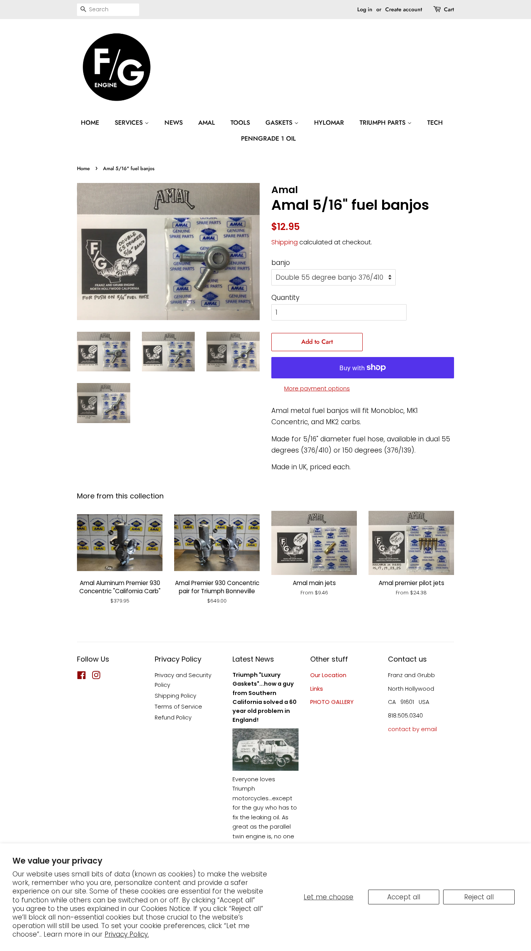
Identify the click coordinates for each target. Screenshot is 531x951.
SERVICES (130, 122)
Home (83, 168)
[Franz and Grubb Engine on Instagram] (96, 677)
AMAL (206, 122)
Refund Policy (173, 717)
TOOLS (240, 122)
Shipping (284, 242)
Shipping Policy (175, 696)
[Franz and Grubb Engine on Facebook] (81, 677)
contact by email (412, 729)
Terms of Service (178, 707)
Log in (364, 9)
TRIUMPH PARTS (383, 122)
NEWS (173, 122)
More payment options (317, 388)
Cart (449, 9)
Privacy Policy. (127, 934)
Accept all (403, 897)
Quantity (285, 297)
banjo (280, 262)
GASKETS (280, 122)
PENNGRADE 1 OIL (268, 138)
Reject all (479, 897)
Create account (403, 9)
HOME (90, 122)
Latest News (253, 659)
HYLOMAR (329, 122)
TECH (435, 122)
